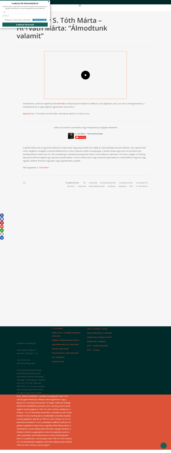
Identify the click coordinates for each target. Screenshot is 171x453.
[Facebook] (2, 215)
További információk (39, 20)
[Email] (2, 234)
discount (71, 186)
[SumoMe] (2, 238)
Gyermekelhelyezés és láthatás (99, 333)
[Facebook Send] (2, 219)
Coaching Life (142, 183)
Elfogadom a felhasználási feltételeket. (18, 20)
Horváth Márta (60, 103)
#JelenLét (27, 113)
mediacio (112, 186)
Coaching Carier (126, 183)
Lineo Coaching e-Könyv (97, 328)
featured (82, 186)
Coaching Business (108, 183)
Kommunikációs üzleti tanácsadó (65, 353)
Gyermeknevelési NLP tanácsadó (65, 344)
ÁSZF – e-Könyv (93, 350)
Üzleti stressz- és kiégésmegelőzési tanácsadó (66, 334)
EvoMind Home (58, 361)
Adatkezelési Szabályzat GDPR (99, 337)
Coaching (93, 183)
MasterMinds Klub (97, 186)
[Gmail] (2, 226)
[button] (85, 451)
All (84, 183)
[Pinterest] (2, 223)
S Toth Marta (142, 186)
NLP (131, 186)
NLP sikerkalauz (58, 357)
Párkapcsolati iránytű (60, 348)
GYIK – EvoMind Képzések (97, 345)
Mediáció (123, 186)
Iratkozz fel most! (25, 24)
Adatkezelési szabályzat (96, 341)
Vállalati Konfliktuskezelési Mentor (65, 340)
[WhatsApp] (2, 230)
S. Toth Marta (57, 328)
